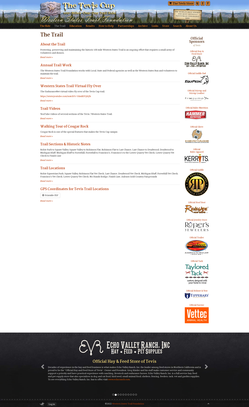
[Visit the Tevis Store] (181, 3)
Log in (52, 404)
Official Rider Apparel (197, 150)
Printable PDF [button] (51, 195)
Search (177, 26)
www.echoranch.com (119, 379)
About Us (191, 26)
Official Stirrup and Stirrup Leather (197, 92)
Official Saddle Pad (197, 73)
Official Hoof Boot (196, 202)
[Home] (124, 11)
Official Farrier (196, 305)
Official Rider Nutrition (197, 107)
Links (155, 26)
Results (90, 26)
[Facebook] (207, 3)
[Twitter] (197, 3)
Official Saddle (197, 170)
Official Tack (197, 261)
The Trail (59, 26)
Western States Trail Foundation (128, 403)
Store (165, 26)
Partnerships (126, 26)
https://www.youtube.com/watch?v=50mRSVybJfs (65, 96)
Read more (46, 57)
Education (75, 26)
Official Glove (196, 126)
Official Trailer (197, 237)
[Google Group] (202, 3)
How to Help (106, 26)
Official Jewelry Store (196, 220)
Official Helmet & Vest (197, 290)
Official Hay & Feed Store (197, 52)
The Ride (45, 26)
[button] (42, 366)
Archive (143, 26)
